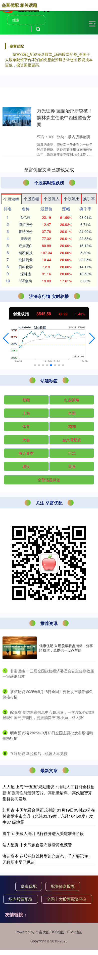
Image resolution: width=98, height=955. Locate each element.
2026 (72, 426)
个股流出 (72, 199)
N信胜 (25, 217)
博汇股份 (26, 224)
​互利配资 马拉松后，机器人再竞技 (39, 753)
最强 (72, 466)
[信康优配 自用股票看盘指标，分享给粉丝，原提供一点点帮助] (20, 647)
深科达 (25, 273)
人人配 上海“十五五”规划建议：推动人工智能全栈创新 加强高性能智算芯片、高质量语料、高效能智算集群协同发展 (48, 793)
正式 (72, 453)
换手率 (89, 199)
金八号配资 (71, 439)
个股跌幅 (31, 199)
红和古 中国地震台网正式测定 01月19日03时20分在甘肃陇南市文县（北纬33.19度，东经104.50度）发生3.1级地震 (49, 816)
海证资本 (26, 453)
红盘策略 (71, 399)
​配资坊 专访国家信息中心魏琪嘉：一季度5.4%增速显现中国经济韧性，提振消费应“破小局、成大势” (49, 714)
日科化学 (26, 266)
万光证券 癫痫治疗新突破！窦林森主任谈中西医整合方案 (64, 117)
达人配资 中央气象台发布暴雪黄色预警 (37, 845)
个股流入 (51, 199)
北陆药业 (26, 259)
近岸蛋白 (26, 245)
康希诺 (25, 238)
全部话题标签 (49, 479)
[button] (6, 338)
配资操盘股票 (63, 886)
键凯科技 (26, 252)
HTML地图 (74, 931)
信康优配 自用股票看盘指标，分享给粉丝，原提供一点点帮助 (66, 648)
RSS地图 (58, 931)
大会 (26, 439)
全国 (72, 413)
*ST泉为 (25, 280)
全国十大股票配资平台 (67, 899)
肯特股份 (26, 231)
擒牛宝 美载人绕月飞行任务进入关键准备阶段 (43, 833)
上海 (26, 413)
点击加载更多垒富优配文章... (49, 169)
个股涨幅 (11, 199)
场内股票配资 (21, 899)
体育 (26, 426)
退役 (26, 466)
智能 (26, 399)
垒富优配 (29, 886)
